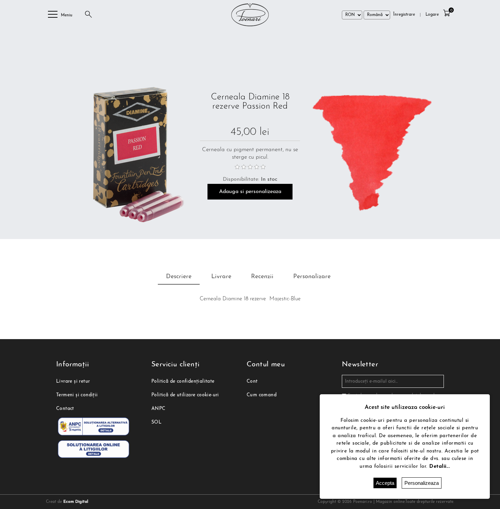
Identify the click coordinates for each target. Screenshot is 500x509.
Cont (252, 381)
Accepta (385, 483)
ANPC (158, 408)
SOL (156, 422)
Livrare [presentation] (221, 277)
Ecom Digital (75, 502)
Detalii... (439, 466)
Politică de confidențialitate (183, 381)
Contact (65, 408)
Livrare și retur (73, 381)
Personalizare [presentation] (312, 277)
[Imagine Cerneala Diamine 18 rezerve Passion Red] (125, 151)
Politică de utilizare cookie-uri (185, 395)
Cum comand (262, 395)
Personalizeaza (421, 483)
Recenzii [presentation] (262, 277)
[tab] (179, 277)
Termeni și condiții (77, 395)
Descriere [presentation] (178, 277)
